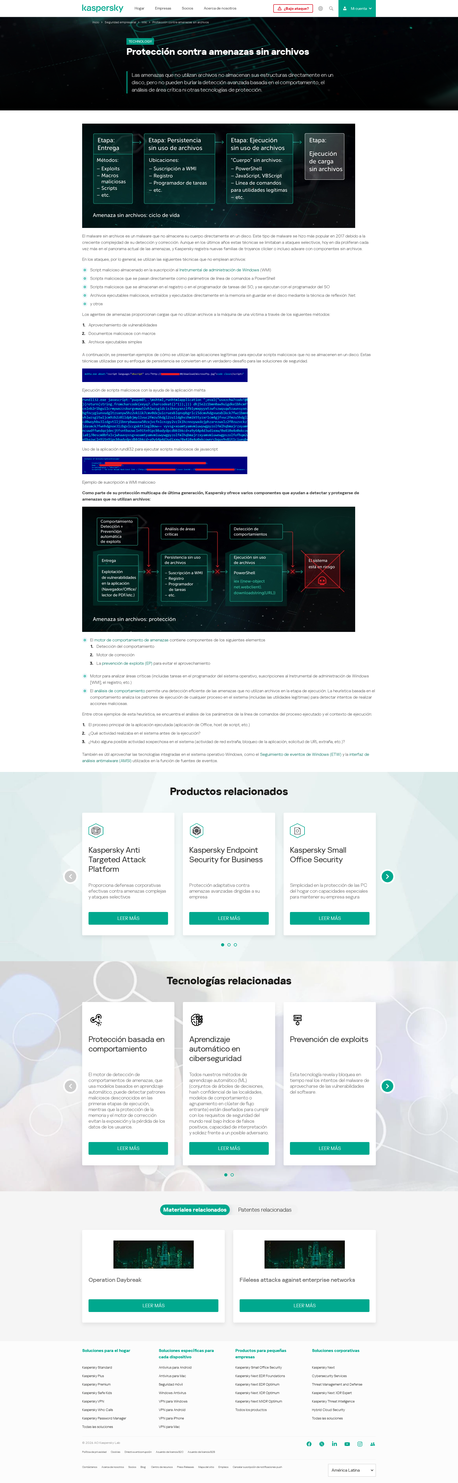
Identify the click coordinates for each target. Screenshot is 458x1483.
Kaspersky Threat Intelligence (333, 1401)
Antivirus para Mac (172, 1376)
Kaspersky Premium (96, 1384)
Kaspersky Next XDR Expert (332, 1393)
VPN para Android (172, 1410)
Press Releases (185, 1467)
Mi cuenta (359, 8)
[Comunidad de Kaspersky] (372, 1444)
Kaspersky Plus (93, 1376)
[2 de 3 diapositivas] (229, 945)
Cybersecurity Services (329, 1376)
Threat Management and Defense (337, 1384)
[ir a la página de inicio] (103, 8)
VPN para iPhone (171, 1418)
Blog (143, 1467)
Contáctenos (89, 1467)
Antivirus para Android (175, 1367)
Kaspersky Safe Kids (97, 1393)
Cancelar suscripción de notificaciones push (257, 1467)
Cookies (115, 1451)
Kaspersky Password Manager (104, 1418)
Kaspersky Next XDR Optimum (257, 1393)
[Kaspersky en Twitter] (322, 1444)
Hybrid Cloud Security (328, 1410)
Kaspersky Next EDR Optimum (257, 1384)
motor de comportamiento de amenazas (131, 639)
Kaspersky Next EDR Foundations (260, 1376)
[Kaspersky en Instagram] (360, 1444)
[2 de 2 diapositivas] (232, 1175)
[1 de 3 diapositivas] (222, 945)
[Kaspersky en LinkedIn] (334, 1444)
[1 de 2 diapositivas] (226, 1175)
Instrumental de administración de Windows (219, 269)
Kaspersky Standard (97, 1367)
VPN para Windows (173, 1401)
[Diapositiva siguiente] (387, 876)
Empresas (163, 8)
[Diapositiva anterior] (70, 876)
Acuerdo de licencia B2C (169, 1451)
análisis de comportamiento (119, 690)
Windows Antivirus (172, 1393)
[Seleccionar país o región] (320, 8)
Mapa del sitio (206, 1467)
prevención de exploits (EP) (127, 663)
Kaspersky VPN (93, 1401)
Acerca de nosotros (220, 8)
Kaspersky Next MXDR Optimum (258, 1401)
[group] (128, 874)
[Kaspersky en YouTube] (347, 1444)
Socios (187, 8)
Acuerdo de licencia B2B (201, 1451)
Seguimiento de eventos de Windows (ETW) (300, 754)
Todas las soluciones (97, 1427)
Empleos (223, 1467)
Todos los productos (251, 1410)
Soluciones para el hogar (106, 1350)
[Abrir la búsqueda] (331, 8)
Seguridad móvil (171, 1384)
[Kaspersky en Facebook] (309, 1444)
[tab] (195, 1210)
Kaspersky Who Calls (97, 1410)
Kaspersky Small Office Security (258, 1367)
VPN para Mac (169, 1427)
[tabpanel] (229, 1276)
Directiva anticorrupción (138, 1451)
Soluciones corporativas (335, 1350)
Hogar (139, 8)
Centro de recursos (162, 1467)
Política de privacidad (94, 1451)
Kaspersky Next (323, 1367)
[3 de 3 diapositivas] (235, 945)
